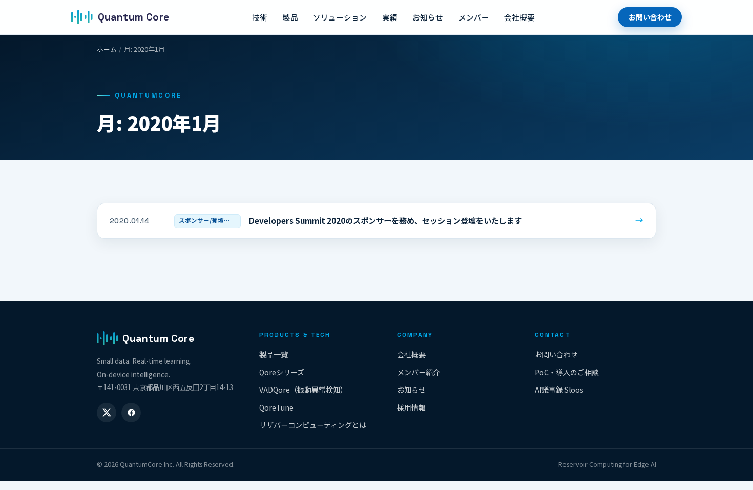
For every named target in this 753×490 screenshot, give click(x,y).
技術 (259, 17)
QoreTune (276, 407)
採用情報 (411, 407)
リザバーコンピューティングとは (312, 425)
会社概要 (519, 17)
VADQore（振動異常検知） (303, 389)
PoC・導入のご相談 (567, 372)
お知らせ (427, 17)
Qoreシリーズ (281, 372)
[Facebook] (131, 412)
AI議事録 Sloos (559, 389)
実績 (390, 17)
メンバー (473, 17)
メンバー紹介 (418, 372)
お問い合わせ (650, 17)
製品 (290, 17)
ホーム (107, 49)
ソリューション (340, 17)
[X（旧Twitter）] (106, 412)
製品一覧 (273, 354)
